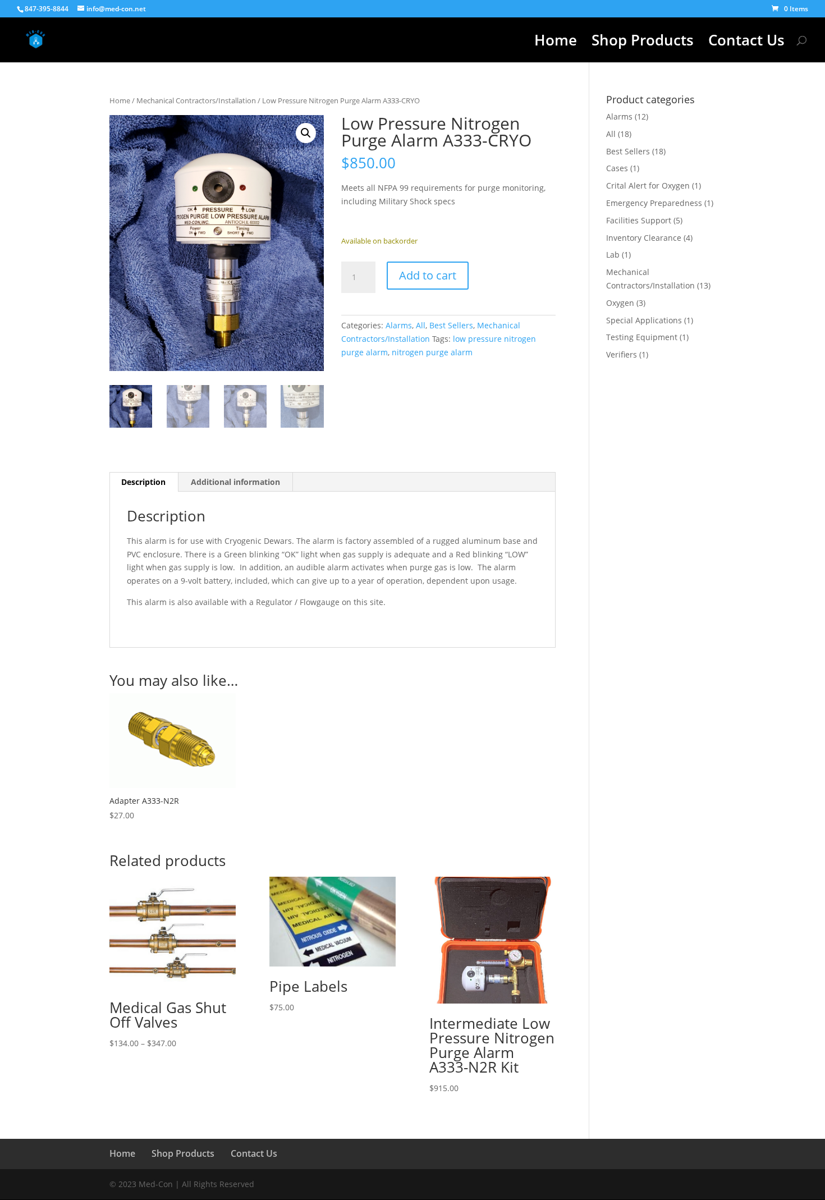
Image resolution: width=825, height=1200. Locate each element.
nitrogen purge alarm (432, 352)
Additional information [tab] (235, 482)
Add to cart (427, 275)
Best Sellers (451, 325)
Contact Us (746, 43)
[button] (306, 133)
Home (555, 43)
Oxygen (620, 302)
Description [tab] (143, 482)
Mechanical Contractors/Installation (196, 100)
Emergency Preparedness (654, 203)
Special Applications (644, 320)
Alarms (399, 325)
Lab (613, 254)
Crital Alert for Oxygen (648, 185)
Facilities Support (638, 220)
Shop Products (643, 43)
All (420, 325)
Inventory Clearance (643, 237)
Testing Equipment (641, 337)
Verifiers (621, 354)
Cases (617, 168)
